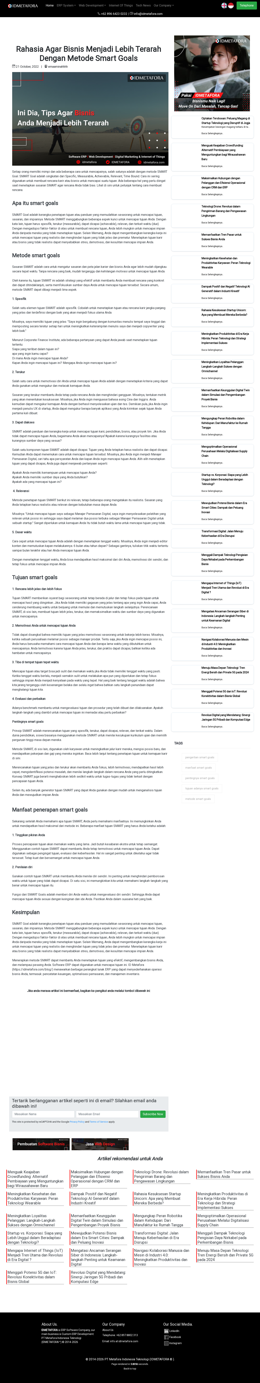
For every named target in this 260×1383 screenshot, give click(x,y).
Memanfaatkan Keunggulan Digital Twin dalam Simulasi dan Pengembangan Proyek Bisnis (226, 395)
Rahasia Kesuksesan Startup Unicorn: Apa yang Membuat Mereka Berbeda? (224, 312)
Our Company (162, 5)
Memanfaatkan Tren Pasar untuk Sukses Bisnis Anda (222, 237)
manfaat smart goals (198, 767)
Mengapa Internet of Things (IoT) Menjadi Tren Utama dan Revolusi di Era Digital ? (225, 588)
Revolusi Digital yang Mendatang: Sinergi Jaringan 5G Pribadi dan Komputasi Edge (226, 717)
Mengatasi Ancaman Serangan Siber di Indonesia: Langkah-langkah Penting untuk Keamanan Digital (225, 616)
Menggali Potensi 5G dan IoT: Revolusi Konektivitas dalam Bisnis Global (224, 694)
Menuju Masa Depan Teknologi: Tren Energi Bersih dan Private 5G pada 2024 (225, 670)
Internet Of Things (121, 5)
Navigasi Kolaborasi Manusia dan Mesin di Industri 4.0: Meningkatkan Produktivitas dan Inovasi (225, 644)
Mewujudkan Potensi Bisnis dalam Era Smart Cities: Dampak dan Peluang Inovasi (224, 508)
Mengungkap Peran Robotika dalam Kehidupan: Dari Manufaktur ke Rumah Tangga (225, 423)
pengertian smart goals (199, 757)
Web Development (91, 5)
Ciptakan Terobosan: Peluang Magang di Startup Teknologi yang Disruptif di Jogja (226, 120)
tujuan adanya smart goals (202, 788)
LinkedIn (174, 1330)
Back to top (130, 1368)
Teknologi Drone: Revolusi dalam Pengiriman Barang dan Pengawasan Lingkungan (224, 211)
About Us (107, 1330)
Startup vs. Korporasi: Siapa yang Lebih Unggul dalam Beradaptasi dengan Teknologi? (225, 479)
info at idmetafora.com (124, 1341)
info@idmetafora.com (148, 14)
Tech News (143, 5)
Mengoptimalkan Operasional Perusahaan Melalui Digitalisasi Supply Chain (224, 451)
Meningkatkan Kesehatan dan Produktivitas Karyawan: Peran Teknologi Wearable (226, 263)
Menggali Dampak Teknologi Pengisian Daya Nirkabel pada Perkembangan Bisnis (225, 559)
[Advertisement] (88, 1055)
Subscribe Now (153, 1114)
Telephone (247, 5)
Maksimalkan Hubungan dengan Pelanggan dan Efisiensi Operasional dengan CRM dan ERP (223, 183)
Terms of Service (99, 1121)
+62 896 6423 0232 (114, 14)
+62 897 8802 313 (127, 1335)
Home (50, 5)
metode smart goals (198, 799)
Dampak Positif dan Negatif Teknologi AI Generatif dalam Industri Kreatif (226, 289)
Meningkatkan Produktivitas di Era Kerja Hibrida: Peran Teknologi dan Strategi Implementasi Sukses (225, 338)
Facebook (175, 1337)
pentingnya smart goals (200, 778)
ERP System (65, 5)
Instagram (175, 1343)
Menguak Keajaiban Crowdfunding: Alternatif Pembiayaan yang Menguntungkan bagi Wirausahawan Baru (224, 152)
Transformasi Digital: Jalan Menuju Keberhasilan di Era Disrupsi (222, 533)
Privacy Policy (77, 1121)
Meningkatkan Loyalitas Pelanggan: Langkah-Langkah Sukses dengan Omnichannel (223, 366)
